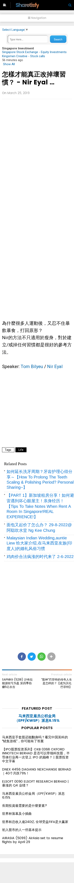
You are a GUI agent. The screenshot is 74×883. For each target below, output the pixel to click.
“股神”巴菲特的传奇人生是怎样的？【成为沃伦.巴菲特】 (56, 683)
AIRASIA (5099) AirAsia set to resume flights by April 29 (32, 840)
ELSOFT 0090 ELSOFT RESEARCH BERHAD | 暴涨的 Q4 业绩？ (35, 783)
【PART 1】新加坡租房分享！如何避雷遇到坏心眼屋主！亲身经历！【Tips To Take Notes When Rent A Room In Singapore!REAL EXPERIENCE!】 (40, 506)
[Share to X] (32, 656)
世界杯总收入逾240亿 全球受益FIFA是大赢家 (35, 821)
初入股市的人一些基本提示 (22, 829)
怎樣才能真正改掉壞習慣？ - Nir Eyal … (34, 78)
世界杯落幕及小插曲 (17, 813)
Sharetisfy (27, 5)
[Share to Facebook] (22, 656)
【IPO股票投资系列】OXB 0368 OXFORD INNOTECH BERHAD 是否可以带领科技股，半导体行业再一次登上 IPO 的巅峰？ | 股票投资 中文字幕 (36, 755)
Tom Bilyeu (32, 366)
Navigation (38, 18)
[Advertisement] (37, 140)
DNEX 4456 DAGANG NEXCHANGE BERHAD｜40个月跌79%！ (36, 771)
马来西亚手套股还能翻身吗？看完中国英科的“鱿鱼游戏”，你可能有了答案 (35, 739)
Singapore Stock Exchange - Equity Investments (34, 52)
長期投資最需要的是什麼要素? (24, 805)
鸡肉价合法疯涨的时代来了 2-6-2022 (40, 556)
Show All (9, 64)
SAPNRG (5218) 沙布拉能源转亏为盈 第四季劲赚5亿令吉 (17, 683)
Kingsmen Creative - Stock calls (23, 56)
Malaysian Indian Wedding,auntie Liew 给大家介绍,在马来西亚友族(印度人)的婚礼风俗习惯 (39, 543)
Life (20, 449)
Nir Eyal (55, 366)
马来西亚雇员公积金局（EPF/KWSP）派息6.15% (37, 718)
